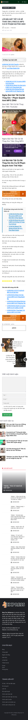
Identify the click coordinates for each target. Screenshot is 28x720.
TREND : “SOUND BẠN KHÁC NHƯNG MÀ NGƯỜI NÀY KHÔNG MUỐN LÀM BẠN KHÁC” (18, 517)
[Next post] (25, 359)
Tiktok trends (5, 662)
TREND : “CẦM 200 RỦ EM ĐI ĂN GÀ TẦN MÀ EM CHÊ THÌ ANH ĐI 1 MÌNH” (18, 498)
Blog (3, 649)
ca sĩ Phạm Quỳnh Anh (13, 68)
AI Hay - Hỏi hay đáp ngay (8, 683)
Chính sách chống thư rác (8, 704)
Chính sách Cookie (7, 699)
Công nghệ (5, 652)
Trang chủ (5, 11)
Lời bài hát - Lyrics (9, 7)
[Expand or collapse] (24, 60)
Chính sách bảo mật (7, 694)
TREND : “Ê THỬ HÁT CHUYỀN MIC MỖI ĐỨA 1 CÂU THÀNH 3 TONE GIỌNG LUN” (18, 537)
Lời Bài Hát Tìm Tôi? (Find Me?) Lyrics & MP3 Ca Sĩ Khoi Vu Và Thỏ (10, 359)
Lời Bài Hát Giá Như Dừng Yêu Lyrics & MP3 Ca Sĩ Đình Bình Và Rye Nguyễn (16, 215)
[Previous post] (2, 345)
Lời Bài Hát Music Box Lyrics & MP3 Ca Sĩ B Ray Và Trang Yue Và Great (16, 222)
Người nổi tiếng (6, 654)
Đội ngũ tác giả (6, 691)
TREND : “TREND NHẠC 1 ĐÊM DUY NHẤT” (17, 507)
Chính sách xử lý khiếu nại (8, 702)
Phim (3, 667)
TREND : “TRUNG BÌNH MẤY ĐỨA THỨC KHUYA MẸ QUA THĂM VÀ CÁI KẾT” (17, 589)
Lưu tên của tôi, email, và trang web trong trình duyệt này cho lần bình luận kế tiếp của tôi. (14, 408)
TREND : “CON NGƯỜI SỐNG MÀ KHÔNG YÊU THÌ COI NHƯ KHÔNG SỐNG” (18, 578)
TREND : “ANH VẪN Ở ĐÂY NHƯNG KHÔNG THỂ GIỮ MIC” (18, 548)
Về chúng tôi (5, 686)
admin (7, 27)
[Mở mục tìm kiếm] (19, 2)
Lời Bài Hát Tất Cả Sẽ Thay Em (10, 64)
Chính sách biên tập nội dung (9, 696)
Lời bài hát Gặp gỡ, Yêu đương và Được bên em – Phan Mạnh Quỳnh (16, 228)
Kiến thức (4, 657)
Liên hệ (4, 688)
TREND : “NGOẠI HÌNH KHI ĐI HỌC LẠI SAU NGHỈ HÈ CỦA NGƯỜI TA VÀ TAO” (18, 558)
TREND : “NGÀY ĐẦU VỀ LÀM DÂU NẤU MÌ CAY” (17, 527)
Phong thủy (5, 669)
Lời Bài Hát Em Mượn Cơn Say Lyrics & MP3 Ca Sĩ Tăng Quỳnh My (16, 296)
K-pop (3, 665)
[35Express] (5, 2)
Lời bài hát (4, 660)
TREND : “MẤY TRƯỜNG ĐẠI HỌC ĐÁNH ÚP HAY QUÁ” (17, 568)
